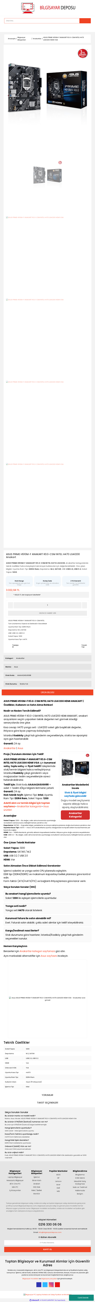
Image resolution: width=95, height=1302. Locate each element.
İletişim (80, 1194)
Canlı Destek (83, 1297)
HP (58, 1178)
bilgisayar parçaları (49, 1278)
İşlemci (37, 1177)
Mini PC (15, 1187)
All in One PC (15, 1184)
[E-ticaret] (47, 1300)
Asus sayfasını (49, 956)
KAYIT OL (47, 1249)
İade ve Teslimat (80, 1187)
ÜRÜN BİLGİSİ (47, 692)
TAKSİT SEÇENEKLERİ (47, 1102)
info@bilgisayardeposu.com (50, 1232)
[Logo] (47, 8)
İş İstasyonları (15, 1190)
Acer (58, 1184)
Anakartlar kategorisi (29, 806)
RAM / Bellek (37, 1190)
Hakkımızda (80, 1190)
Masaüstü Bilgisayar (15, 1180)
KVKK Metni (80, 1178)
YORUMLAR (47, 1095)
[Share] (88, 52)
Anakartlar (20, 658)
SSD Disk (36, 1187)
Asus (16, 667)
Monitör (36, 1193)
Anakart (36, 1184)
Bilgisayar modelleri (30, 1278)
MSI (58, 1191)
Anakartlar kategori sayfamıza (37, 951)
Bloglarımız (80, 1174)
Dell (58, 1188)
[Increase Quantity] (84, 605)
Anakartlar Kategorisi (75, 815)
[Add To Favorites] (88, 48)
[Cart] (87, 27)
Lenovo (58, 1181)
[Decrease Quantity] (10, 605)
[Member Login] (6, 27)
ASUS (58, 1174)
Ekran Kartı (36, 1180)
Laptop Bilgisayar (15, 1177)
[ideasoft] (34, 1300)
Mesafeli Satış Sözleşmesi (80, 1182)
